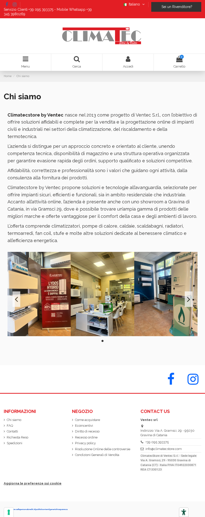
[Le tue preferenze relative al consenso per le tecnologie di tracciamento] (9, 512)
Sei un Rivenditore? (176, 7)
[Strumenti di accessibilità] (183, 512)
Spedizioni (14, 443)
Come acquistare (87, 420)
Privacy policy (85, 443)
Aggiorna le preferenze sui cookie (33, 483)
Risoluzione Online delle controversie (102, 449)
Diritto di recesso (87, 431)
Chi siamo (14, 420)
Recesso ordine (86, 437)
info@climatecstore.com (164, 449)
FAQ (10, 425)
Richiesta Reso (17, 437)
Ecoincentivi (84, 425)
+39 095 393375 (157, 442)
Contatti (12, 431)
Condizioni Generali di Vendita (97, 455)
